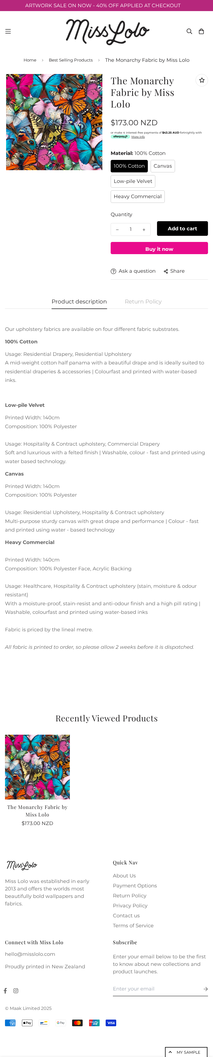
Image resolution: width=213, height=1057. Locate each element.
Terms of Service (133, 926)
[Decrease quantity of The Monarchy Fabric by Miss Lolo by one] (117, 229)
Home (30, 60)
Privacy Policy (130, 906)
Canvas (163, 166)
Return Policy (129, 896)
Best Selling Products (71, 60)
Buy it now (159, 249)
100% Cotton (129, 166)
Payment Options (135, 886)
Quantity (121, 214)
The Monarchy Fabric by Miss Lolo (37, 811)
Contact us (126, 916)
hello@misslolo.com (30, 954)
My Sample (188, 1052)
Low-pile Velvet (133, 181)
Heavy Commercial (138, 196)
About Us (124, 876)
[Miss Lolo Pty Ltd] (106, 31)
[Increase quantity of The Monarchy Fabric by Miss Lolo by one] (144, 229)
